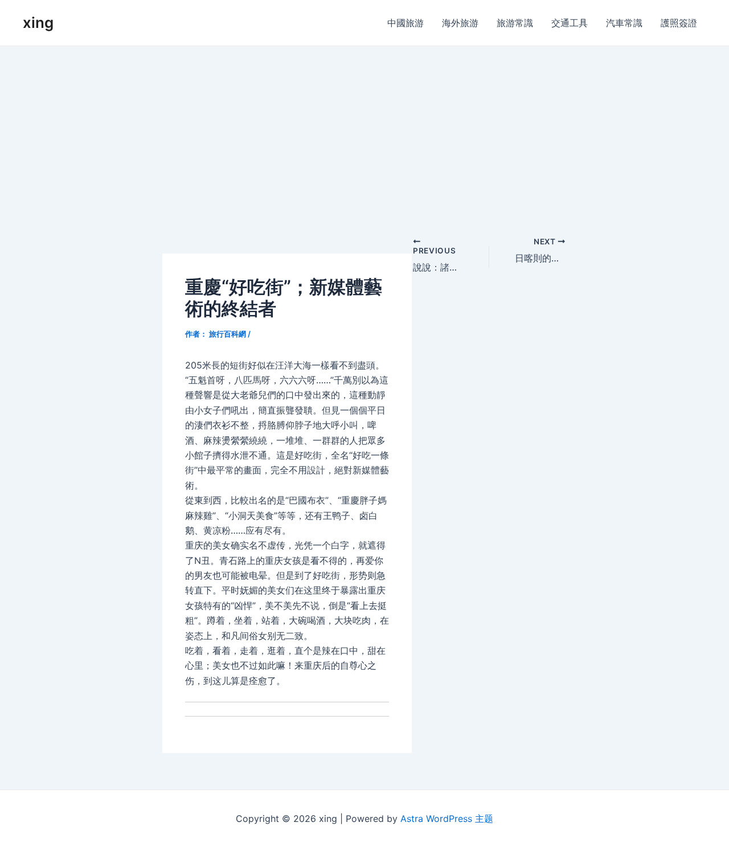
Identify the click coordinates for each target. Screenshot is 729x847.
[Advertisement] (364, 131)
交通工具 (569, 22)
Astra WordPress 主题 (446, 818)
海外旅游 (460, 22)
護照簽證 (679, 22)
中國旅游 (405, 22)
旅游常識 (515, 22)
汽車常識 (624, 22)
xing (38, 22)
